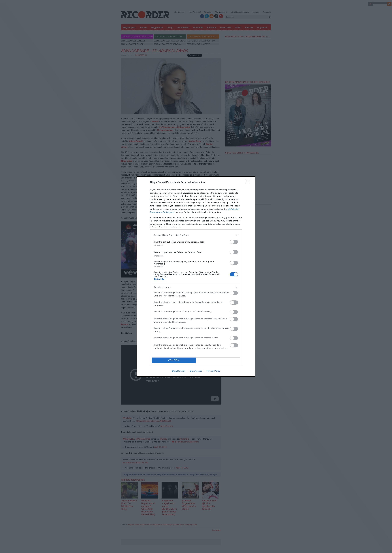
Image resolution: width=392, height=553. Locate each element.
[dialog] (196, 276)
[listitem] (196, 235)
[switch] (234, 242)
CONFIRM (174, 360)
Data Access (196, 371)
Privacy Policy (213, 371)
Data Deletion (178, 371)
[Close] (249, 182)
